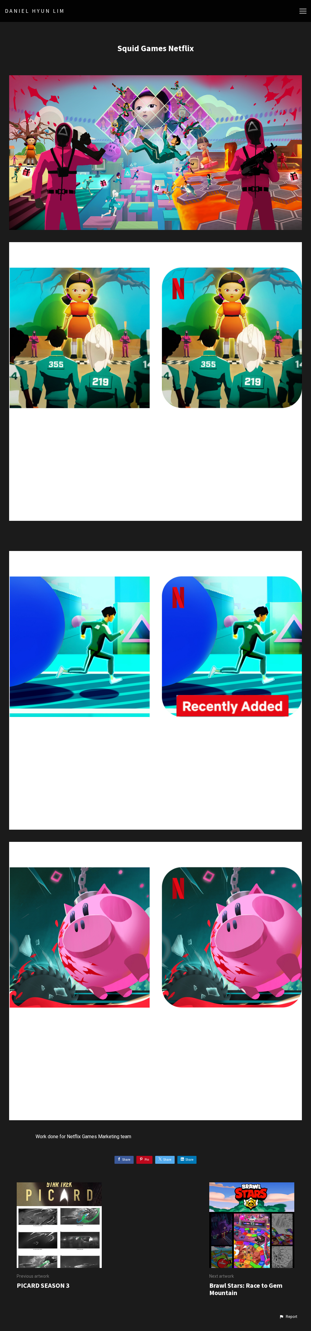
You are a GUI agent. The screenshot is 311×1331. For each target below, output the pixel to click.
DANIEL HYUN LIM (35, 10)
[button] (288, 1316)
